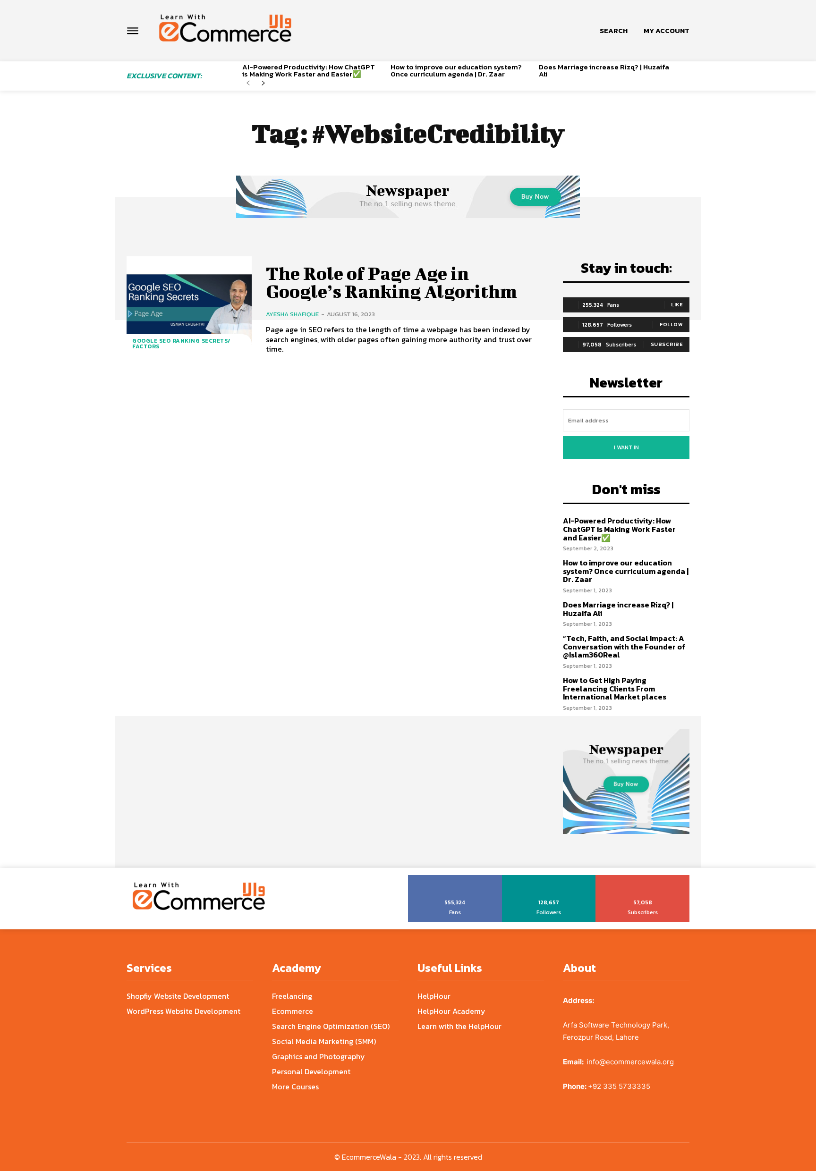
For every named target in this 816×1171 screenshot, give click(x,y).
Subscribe (667, 344)
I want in (626, 447)
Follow (671, 324)
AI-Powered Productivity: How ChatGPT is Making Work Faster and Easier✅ (308, 70)
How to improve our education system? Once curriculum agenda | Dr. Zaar (456, 70)
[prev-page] (248, 83)
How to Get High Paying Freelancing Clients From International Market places (614, 688)
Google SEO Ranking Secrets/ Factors (181, 344)
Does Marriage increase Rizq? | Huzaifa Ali (604, 70)
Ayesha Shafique (292, 314)
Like (677, 304)
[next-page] (263, 83)
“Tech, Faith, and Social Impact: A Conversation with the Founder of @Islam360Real (624, 646)
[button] (614, 30)
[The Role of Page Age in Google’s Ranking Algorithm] (189, 309)
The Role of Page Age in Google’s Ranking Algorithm (391, 282)
